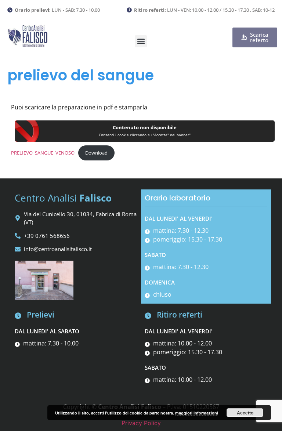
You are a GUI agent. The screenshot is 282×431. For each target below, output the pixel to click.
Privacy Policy (141, 423)
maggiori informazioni (196, 413)
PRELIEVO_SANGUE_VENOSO (43, 152)
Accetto (245, 412)
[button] (141, 41)
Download (96, 152)
